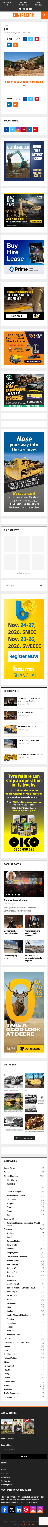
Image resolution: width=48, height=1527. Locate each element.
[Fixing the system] (10, 715)
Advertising (5, 1477)
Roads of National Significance (19, 1315)
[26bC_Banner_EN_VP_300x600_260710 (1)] (24, 678)
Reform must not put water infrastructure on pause (34, 958)
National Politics (10, 1358)
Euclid (9, 1188)
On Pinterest (11, 530)
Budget (6, 1172)
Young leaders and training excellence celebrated (33, 933)
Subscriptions (6, 1485)
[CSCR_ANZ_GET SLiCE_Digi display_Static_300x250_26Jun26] (24, 320)
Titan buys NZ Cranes (27, 726)
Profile (9, 1300)
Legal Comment (13, 1284)
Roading (10, 1311)
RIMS (9, 1307)
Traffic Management (11, 1393)
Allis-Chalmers (13, 1180)
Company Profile (13, 1253)
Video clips (11, 1331)
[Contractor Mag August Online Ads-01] (24, 364)
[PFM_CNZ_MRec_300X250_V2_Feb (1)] (24, 273)
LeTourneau (11, 1199)
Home (3, 1470)
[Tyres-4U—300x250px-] (24, 406)
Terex (9, 1207)
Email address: (6, 1445)
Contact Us (5, 1481)
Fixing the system (25, 712)
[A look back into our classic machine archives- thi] (13, 1082)
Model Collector (10, 1354)
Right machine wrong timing (30, 754)
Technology (11, 1323)
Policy (6, 1374)
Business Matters (13, 1241)
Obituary (7, 1362)
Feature (7, 1346)
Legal (6, 1350)
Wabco (9, 1215)
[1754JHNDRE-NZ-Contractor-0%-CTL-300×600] (24, 1052)
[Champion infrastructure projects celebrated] (10, 701)
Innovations (11, 1280)
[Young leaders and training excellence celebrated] (34, 921)
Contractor (8, 1229)
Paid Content (9, 1366)
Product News (9, 1382)
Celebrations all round (16, 900)
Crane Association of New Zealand (17, 1342)
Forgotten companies (15, 1192)
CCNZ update (12, 1245)
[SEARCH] (41, 585)
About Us (4, 1473)
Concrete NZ (9, 1219)
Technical (10, 1319)
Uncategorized (9, 1397)
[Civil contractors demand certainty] (13, 921)
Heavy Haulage (12, 1264)
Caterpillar (11, 1184)
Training (10, 1327)
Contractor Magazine (13, 33)
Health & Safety (13, 1260)
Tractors (10, 1211)
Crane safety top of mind (29, 740)
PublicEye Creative (29, 1524)
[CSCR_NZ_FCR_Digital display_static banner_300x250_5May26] (24, 226)
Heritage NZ (11, 1268)
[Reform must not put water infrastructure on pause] (34, 946)
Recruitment (11, 1303)
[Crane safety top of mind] (10, 743)
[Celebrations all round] (24, 884)
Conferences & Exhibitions (17, 1257)
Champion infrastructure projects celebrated (29, 699)
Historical (11, 1276)
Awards (9, 1237)
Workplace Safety (13, 1335)
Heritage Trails (12, 1272)
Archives (10, 1233)
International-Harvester (16, 1196)
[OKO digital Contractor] (24, 851)
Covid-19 (7, 1339)
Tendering (8, 1389)
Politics (7, 1378)
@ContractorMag (24, 573)
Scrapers (10, 1203)
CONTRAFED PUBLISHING (23, 4)
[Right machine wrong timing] (10, 757)
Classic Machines (11, 1176)
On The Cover (12, 1296)
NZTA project (12, 1292)
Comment (10, 1249)
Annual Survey (9, 1168)
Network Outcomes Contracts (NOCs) (21, 1288)
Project (7, 1385)
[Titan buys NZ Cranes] (10, 729)
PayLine (7, 1370)
